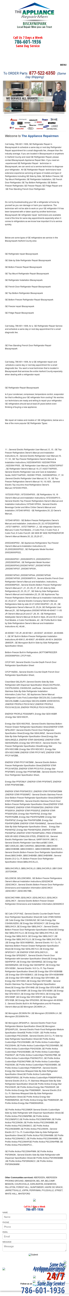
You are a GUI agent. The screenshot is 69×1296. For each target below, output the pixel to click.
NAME (5, 1212)
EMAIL (5, 1232)
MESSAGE (7, 1241)
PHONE (6, 1222)
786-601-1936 (28, 41)
